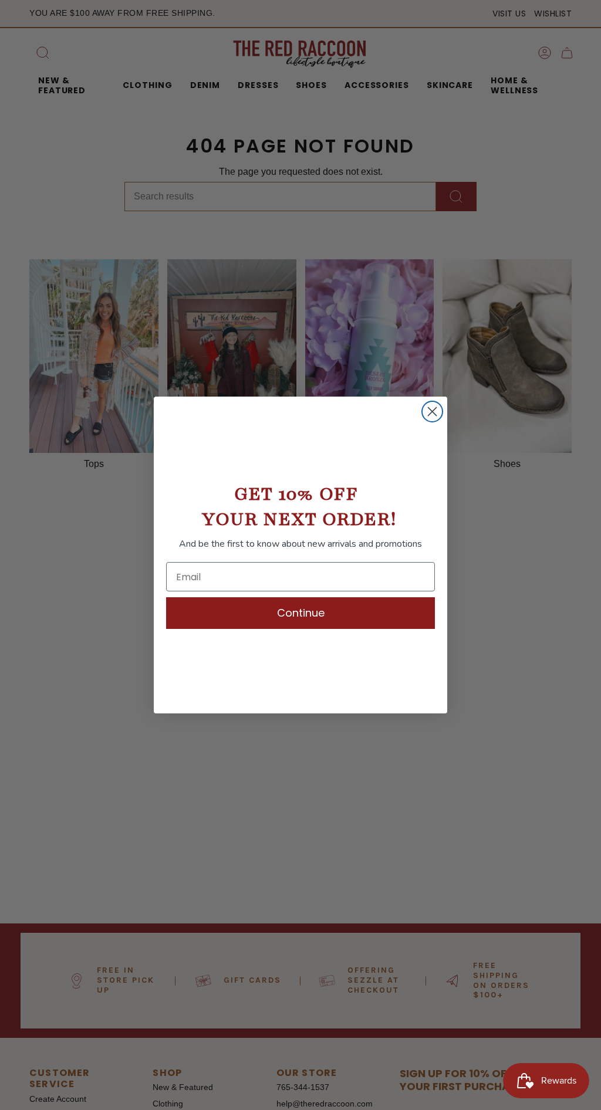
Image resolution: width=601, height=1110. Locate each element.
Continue (301, 612)
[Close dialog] (432, 411)
